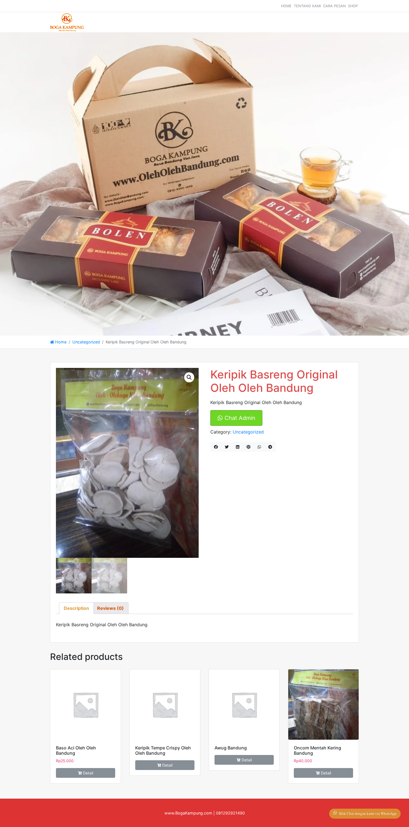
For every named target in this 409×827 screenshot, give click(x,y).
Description (76, 608)
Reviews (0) (110, 608)
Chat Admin (239, 418)
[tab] (76, 608)
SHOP (353, 6)
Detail (88, 773)
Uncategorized (86, 342)
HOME (286, 6)
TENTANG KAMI (307, 6)
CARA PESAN (334, 6)
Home (60, 342)
